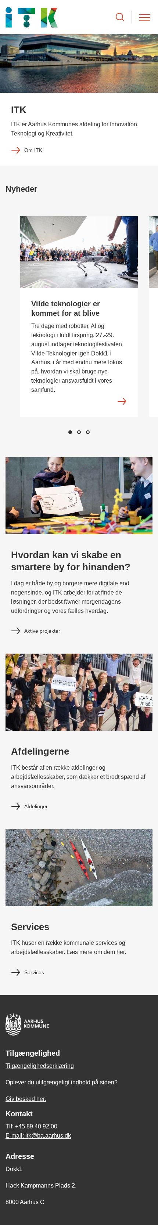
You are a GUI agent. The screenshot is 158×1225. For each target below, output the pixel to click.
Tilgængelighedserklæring (40, 1066)
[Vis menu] (144, 17)
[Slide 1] (70, 432)
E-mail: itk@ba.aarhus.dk (38, 1135)
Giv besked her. (26, 1099)
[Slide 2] (79, 432)
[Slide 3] (87, 432)
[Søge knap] (120, 17)
